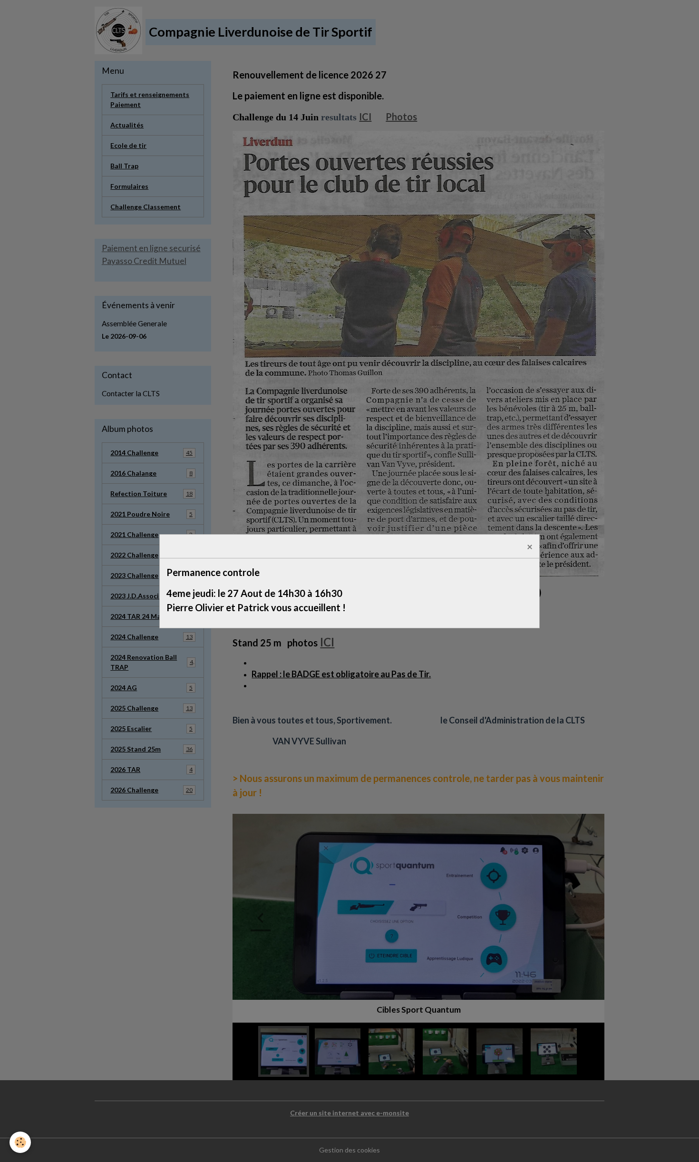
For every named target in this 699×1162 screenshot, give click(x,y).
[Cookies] (20, 1142)
